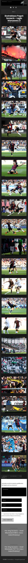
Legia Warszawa (13, 476)
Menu (13, 11)
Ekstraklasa (5, 476)
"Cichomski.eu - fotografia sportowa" (16, 559)
